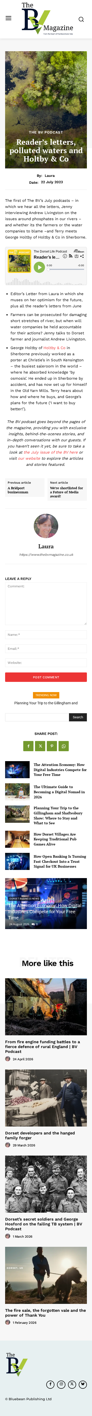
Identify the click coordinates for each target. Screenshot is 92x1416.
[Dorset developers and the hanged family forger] (46, 1098)
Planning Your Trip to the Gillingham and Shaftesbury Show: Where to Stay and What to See (58, 815)
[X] (40, 746)
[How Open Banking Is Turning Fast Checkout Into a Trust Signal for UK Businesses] (17, 861)
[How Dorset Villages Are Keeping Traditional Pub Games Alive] (17, 839)
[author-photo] (8, 1059)
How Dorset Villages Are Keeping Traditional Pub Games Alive (55, 839)
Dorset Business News (24, 898)
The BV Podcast (46, 132)
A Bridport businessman (18, 490)
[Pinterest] (52, 746)
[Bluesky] (83, 1385)
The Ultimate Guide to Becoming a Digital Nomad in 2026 (59, 791)
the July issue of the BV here (51, 452)
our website (29, 458)
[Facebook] (28, 746)
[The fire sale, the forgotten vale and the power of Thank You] (46, 1275)
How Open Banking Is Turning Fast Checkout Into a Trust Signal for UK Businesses (60, 861)
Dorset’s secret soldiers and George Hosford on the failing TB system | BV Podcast (43, 1224)
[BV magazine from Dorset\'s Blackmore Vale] (47, 19)
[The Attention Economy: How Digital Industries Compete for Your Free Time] (17, 769)
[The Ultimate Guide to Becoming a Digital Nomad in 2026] (17, 791)
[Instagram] (61, 1385)
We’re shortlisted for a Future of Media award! (66, 492)
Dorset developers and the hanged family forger (40, 1135)
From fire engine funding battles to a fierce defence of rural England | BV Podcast (42, 1046)
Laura (50, 176)
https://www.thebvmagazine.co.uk (46, 555)
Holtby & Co (54, 348)
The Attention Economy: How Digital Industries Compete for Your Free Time (60, 769)
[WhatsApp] (64, 746)
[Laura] (46, 526)
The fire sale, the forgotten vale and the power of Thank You (45, 1313)
